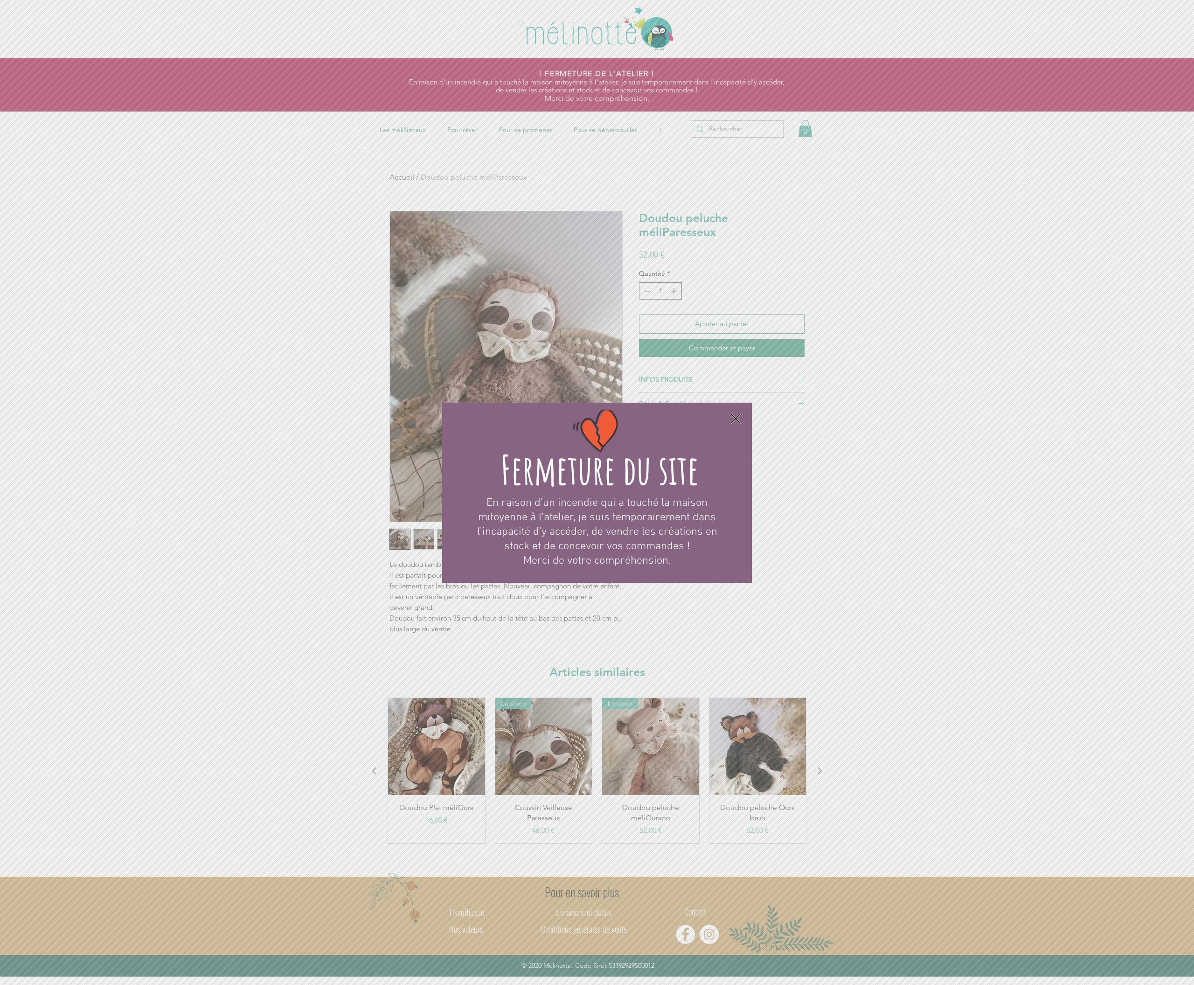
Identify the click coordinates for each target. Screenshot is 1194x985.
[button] (736, 418)
